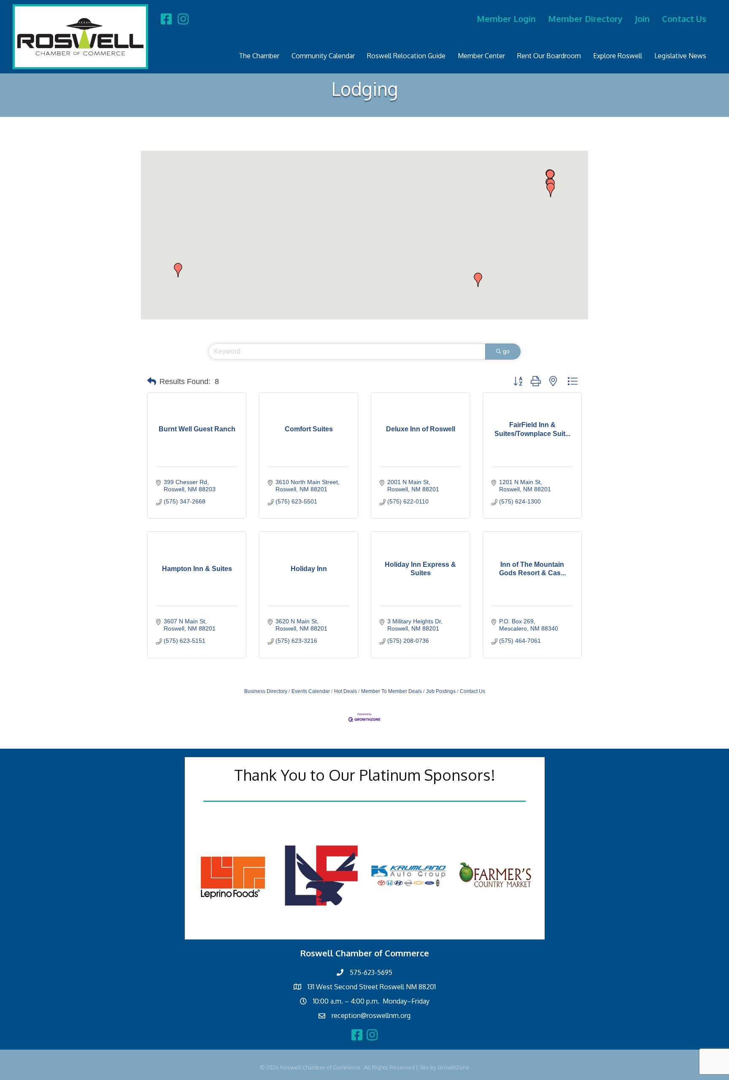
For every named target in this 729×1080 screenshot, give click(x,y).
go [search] (506, 351)
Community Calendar (323, 55)
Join (642, 18)
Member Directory (585, 18)
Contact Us (684, 18)
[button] (478, 280)
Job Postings (441, 691)
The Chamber (259, 55)
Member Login (506, 18)
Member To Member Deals (391, 691)
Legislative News (680, 55)
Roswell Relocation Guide (406, 55)
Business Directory (265, 691)
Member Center (481, 55)
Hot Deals (345, 691)
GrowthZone (453, 1067)
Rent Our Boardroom (549, 55)
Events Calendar (311, 691)
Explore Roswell (617, 55)
